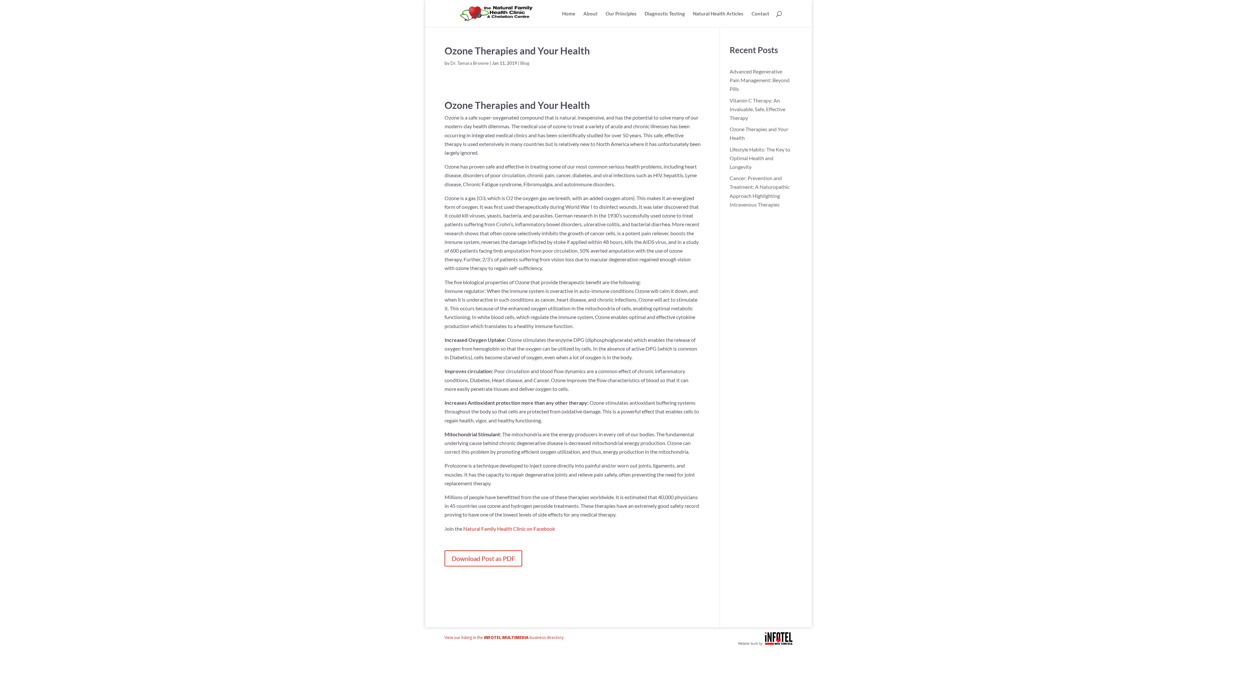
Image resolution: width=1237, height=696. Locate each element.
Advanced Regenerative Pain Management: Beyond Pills (760, 80)
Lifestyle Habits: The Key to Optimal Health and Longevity (760, 158)
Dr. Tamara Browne (469, 63)
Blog (524, 63)
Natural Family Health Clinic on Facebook (509, 529)
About (590, 13)
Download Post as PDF (483, 558)
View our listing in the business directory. (504, 637)
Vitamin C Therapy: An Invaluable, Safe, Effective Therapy (757, 109)
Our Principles (621, 13)
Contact (760, 13)
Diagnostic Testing (665, 13)
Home (568, 13)
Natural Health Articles (718, 13)
